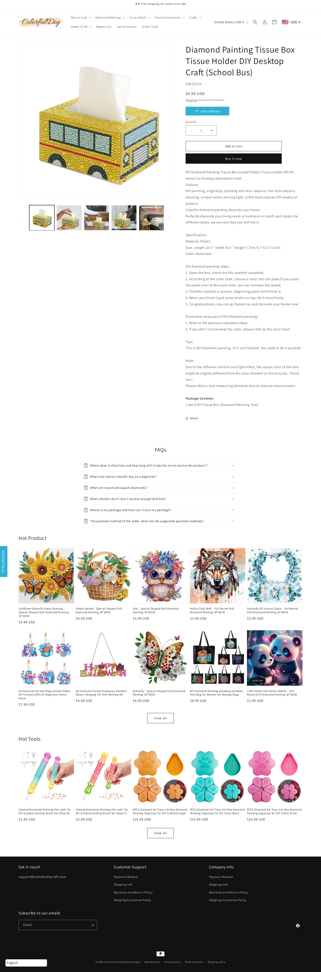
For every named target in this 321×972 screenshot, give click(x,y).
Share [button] (194, 418)
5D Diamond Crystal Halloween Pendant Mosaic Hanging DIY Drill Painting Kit (101, 693)
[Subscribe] (92, 925)
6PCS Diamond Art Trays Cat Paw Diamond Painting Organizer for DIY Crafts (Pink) (274, 811)
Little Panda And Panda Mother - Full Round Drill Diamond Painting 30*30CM (272, 693)
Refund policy (152, 961)
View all (160, 718)
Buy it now (233, 158)
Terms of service (194, 961)
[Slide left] (23, 218)
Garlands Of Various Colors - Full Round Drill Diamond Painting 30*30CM (272, 610)
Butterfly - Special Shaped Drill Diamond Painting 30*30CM (159, 693)
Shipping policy (217, 961)
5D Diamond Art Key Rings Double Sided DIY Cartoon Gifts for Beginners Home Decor (44, 694)
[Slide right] (170, 218)
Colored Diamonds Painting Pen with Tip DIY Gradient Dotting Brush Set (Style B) (45, 811)
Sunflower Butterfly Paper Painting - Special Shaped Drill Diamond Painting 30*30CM (44, 612)
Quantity (191, 122)
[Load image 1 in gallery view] (41, 217)
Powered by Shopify (129, 961)
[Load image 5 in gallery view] (151, 217)
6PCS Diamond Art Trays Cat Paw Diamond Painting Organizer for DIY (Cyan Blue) (217, 811)
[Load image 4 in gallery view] (123, 217)
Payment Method (126, 877)
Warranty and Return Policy (133, 892)
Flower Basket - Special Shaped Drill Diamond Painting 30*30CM (99, 610)
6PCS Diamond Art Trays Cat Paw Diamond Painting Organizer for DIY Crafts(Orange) (160, 811)
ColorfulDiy (110, 961)
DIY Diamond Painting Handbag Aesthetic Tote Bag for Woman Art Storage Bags (216, 693)
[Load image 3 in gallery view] (96, 217)
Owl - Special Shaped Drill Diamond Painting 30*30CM (156, 610)
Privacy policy (172, 961)
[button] (80, 17)
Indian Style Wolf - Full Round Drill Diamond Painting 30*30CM (212, 610)
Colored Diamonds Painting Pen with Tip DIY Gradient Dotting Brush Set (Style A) (102, 811)
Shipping (191, 99)
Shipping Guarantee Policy (132, 900)
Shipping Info (123, 885)
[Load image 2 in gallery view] (69, 217)
